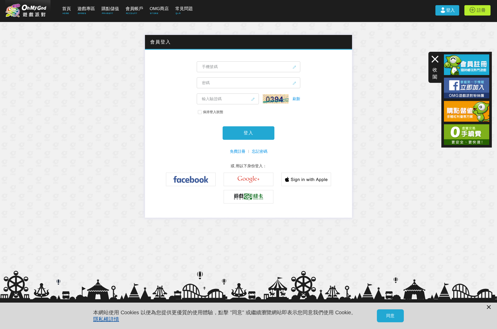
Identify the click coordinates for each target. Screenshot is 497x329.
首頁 (66, 8)
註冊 (481, 10)
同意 (390, 315)
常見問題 (184, 8)
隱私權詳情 (106, 319)
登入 (450, 10)
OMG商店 (159, 8)
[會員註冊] (466, 56)
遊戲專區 (86, 8)
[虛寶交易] (466, 126)
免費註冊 (237, 151)
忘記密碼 (259, 151)
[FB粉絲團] (466, 79)
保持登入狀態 (213, 112)
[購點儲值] (466, 103)
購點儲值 (110, 8)
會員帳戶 (134, 8)
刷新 (296, 99)
